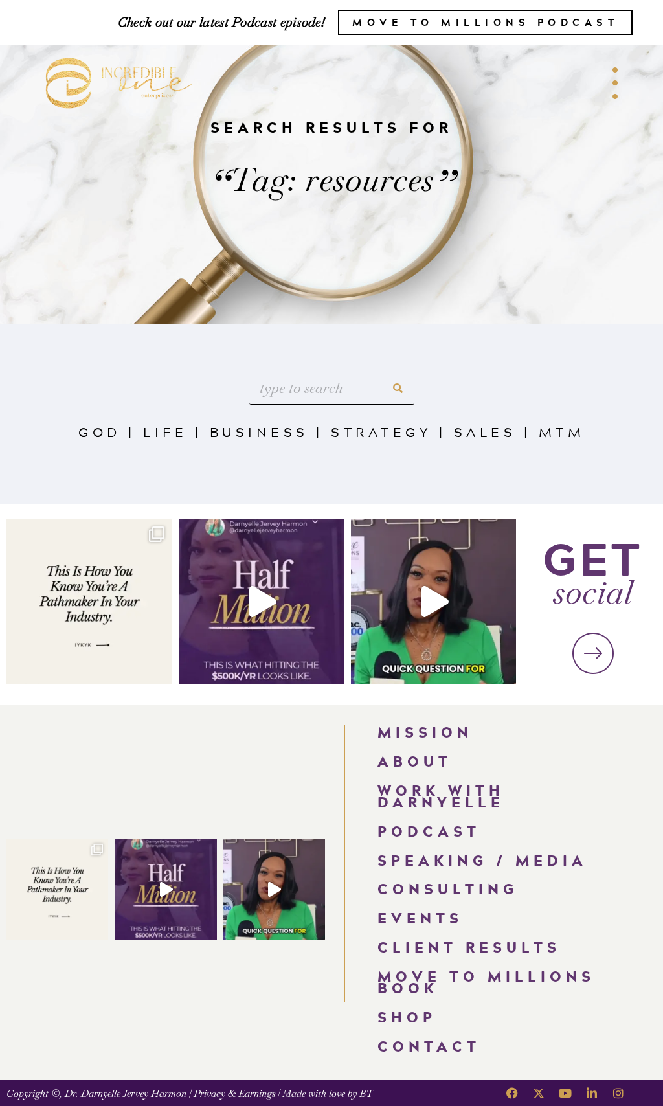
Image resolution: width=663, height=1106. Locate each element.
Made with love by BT (327, 1093)
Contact (428, 1046)
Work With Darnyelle (440, 796)
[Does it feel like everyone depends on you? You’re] (434, 601)
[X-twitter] (538, 1093)
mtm (562, 432)
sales (485, 432)
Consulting (447, 889)
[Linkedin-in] (591, 1093)
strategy (381, 432)
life (165, 432)
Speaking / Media (482, 860)
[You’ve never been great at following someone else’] (89, 601)
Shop (406, 1017)
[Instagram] (618, 1093)
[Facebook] (512, 1093)
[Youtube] (565, 1093)
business (259, 432)
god (99, 432)
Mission (425, 732)
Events (420, 918)
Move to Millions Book (486, 982)
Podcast (428, 831)
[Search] (398, 388)
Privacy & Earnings (234, 1093)
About (414, 761)
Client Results (469, 947)
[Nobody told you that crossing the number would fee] (261, 601)
